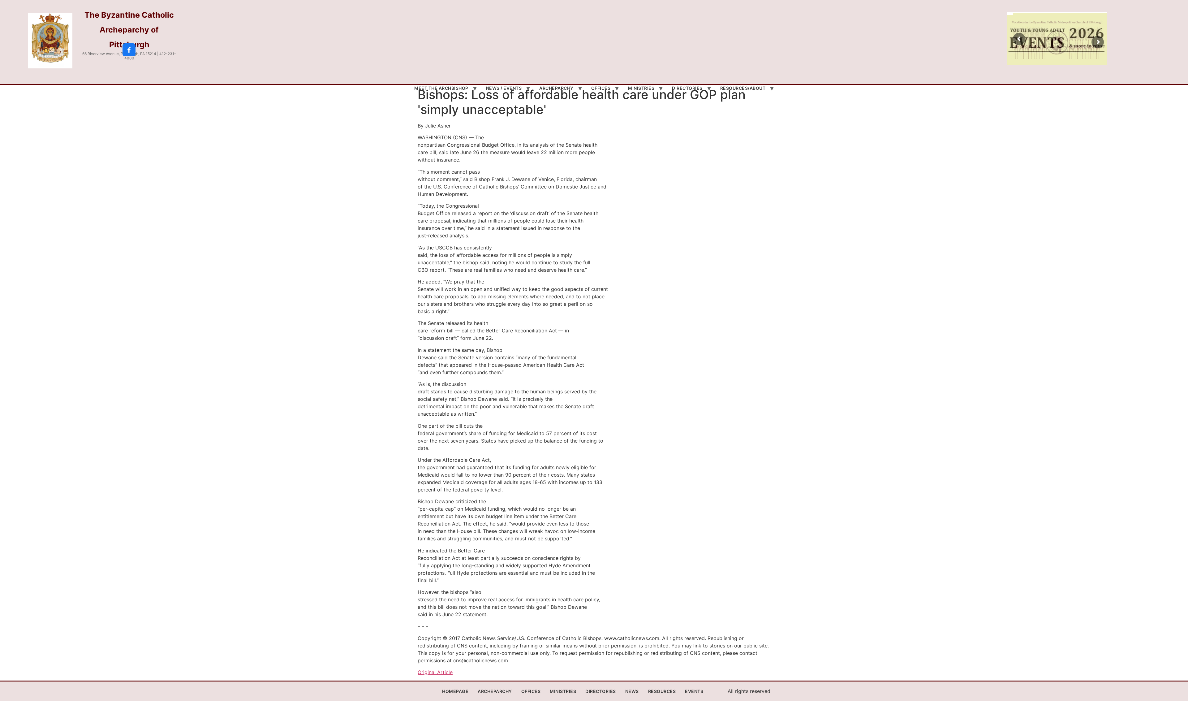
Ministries (641, 88)
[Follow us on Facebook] (129, 49)
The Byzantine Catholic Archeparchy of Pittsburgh (129, 29)
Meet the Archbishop (441, 88)
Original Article (435, 672)
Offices (601, 88)
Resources (662, 691)
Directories (687, 88)
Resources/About (743, 88)
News (632, 691)
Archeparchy (556, 88)
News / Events (504, 88)
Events (694, 691)
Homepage (455, 691)
